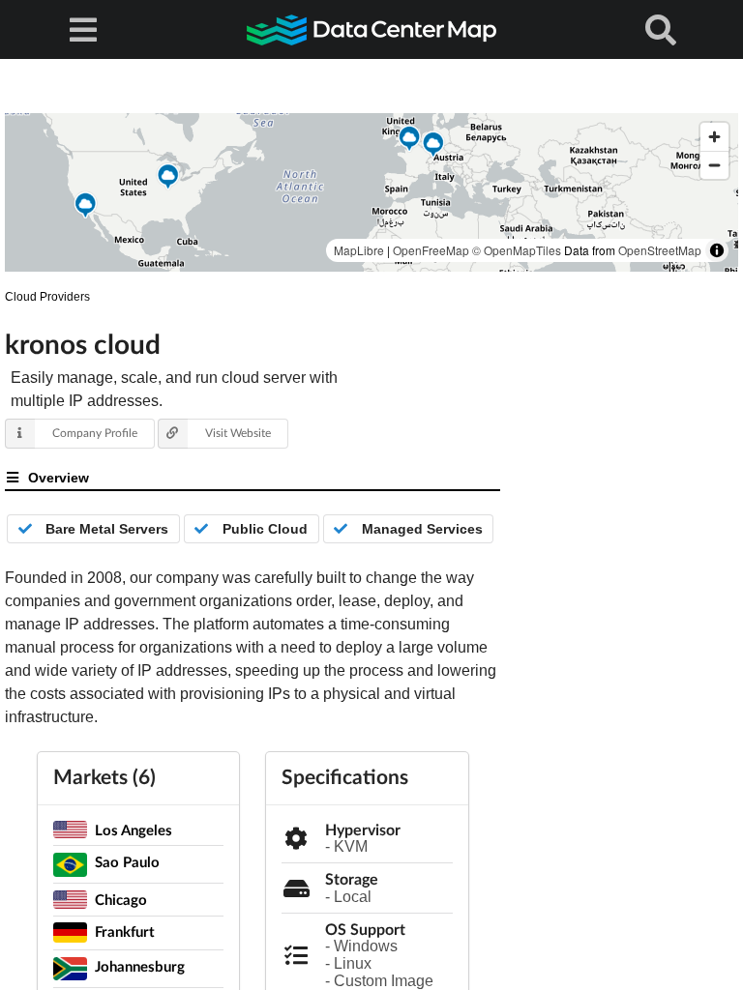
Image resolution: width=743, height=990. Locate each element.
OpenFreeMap (431, 250)
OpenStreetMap (659, 250)
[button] (85, 207)
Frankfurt (125, 931)
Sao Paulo (127, 861)
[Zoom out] (714, 165)
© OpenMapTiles (516, 250)
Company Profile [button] (94, 432)
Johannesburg (140, 966)
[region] (371, 192)
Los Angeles (133, 829)
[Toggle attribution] (716, 250)
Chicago (121, 899)
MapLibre (359, 250)
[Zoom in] (714, 137)
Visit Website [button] (238, 432)
